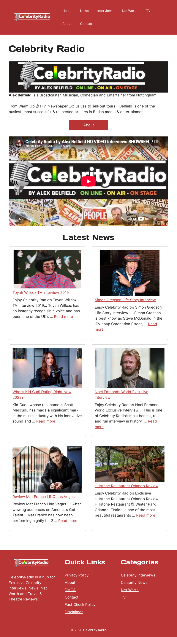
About (66, 24)
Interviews (105, 11)
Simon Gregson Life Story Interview (125, 300)
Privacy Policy (76, 575)
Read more (63, 316)
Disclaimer (74, 612)
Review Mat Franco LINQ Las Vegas (44, 497)
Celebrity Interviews (138, 575)
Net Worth (129, 11)
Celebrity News (134, 582)
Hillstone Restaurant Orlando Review (126, 486)
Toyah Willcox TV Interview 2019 (41, 292)
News (84, 11)
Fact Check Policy (80, 604)
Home (66, 11)
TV (148, 11)
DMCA (70, 590)
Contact (86, 24)
